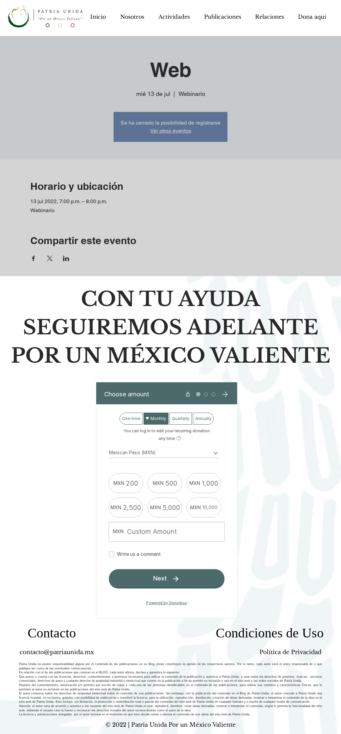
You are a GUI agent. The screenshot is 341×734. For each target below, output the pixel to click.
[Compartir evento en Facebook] (33, 258)
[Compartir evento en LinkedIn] (66, 258)
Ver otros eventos (170, 131)
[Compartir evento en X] (50, 258)
